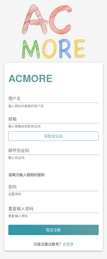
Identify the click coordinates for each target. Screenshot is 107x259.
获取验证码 (53, 136)
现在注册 (53, 230)
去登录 (68, 244)
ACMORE (30, 78)
